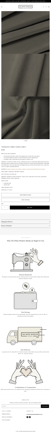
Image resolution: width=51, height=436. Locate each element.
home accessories (31, 169)
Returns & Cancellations (7, 416)
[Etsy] (30, 417)
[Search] (46, 6)
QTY (2, 203)
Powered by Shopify (31, 431)
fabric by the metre (40, 169)
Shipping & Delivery (6, 413)
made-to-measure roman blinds (14, 169)
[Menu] (1, 6)
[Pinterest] (27, 417)
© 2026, (17, 431)
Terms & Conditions (6, 419)
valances (24, 169)
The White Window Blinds (23, 431)
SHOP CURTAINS (25, 199)
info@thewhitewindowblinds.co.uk (34, 414)
